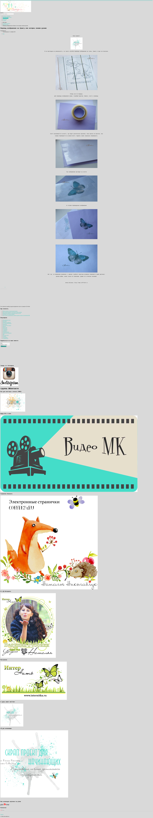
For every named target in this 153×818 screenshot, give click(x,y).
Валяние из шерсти (7, 322)
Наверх (1, 814)
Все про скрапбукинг (7, 17)
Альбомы (5, 330)
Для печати (5, 337)
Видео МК (5, 327)
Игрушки (5, 321)
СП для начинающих (7, 323)
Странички (5, 329)
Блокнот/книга (6, 331)
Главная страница (6, 16)
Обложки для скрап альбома (8, 314)
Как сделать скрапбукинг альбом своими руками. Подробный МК (16, 315)
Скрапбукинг (5, 338)
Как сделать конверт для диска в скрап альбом (12, 312)
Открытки (5, 328)
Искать (1, 12)
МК (3, 33)
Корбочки (5, 324)
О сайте (4, 20)
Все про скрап (6, 335)
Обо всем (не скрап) (7, 325)
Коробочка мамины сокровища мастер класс (12, 313)
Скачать (4, 336)
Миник (4, 326)
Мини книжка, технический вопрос (10, 311)
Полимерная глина (7, 320)
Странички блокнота (7, 333)
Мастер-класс (5, 18)
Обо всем (5, 19)
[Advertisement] (36, 297)
